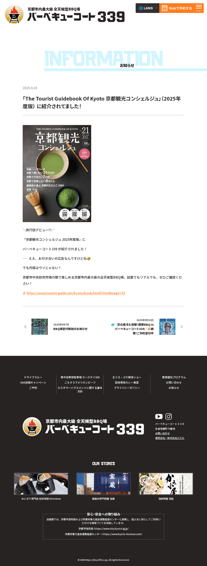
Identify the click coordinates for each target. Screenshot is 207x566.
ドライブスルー (33, 377)
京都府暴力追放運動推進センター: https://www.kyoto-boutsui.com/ (103, 534)
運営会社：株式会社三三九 (169, 438)
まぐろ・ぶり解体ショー (126, 377)
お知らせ (174, 388)
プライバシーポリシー (127, 388)
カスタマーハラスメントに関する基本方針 (80, 389)
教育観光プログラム (174, 377)
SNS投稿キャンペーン (33, 382)
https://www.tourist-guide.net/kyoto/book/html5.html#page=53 (76, 292)
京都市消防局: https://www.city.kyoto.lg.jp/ (104, 528)
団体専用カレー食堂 (127, 382)
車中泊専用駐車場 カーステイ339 (80, 377)
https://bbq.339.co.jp (96, 559)
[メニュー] (199, 8)
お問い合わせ (174, 382)
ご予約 (33, 388)
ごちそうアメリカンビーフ (80, 382)
